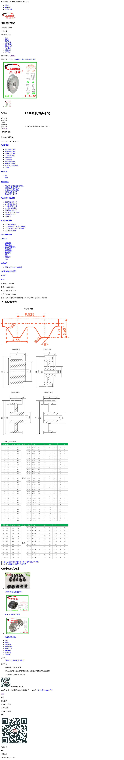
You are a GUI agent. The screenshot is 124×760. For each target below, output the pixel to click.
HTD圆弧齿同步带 (11, 204)
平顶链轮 (8, 257)
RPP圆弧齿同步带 (11, 208)
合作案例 (8, 48)
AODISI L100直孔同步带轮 (17, 564)
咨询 (2, 694)
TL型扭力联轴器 (10, 224)
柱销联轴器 (8, 157)
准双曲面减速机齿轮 (12, 190)
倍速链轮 (8, 253)
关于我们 (8, 52)
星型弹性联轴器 (10, 151)
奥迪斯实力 (8, 46)
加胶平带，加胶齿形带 (12, 212)
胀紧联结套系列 (6, 234)
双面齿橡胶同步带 (11, 210)
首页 (6, 38)
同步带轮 (32, 59)
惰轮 (6, 255)
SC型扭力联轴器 (10, 230)
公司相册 (14, 660)
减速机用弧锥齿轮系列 (12, 188)
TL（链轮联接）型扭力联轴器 (15, 226)
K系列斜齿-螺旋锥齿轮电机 (14, 186)
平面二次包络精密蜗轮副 (13, 267)
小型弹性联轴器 (10, 163)
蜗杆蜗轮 (4, 263)
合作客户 (21, 660)
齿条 (6, 176)
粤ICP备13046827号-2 (45, 690)
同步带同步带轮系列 (21, 59)
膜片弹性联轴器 (10, 149)
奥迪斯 (12, 56)
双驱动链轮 (8, 249)
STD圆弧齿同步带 (11, 206)
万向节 (7, 167)
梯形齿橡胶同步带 (11, 202)
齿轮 (6, 178)
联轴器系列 (5, 145)
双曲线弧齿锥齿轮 (11, 194)
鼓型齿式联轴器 (10, 153)
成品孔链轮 (8, 245)
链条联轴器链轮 (10, 247)
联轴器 (7, 5)
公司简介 (8, 660)
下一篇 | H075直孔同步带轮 (29, 562)
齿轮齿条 (8, 42)
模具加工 (4, 275)
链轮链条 (4, 239)
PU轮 (2, 279)
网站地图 (8, 7)
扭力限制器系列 (6, 220)
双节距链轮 (8, 251)
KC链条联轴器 (10, 155)
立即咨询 (4, 128)
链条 (6, 259)
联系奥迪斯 (8, 9)
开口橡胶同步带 (10, 214)
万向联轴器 (8, 159)
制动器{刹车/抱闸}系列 (8, 271)
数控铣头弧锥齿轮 (11, 192)
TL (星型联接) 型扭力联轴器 (14, 228)
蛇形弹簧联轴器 (10, 161)
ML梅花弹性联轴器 (11, 165)
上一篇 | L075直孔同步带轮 (10, 562)
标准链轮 (8, 243)
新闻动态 (8, 50)
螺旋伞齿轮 (8, 44)
